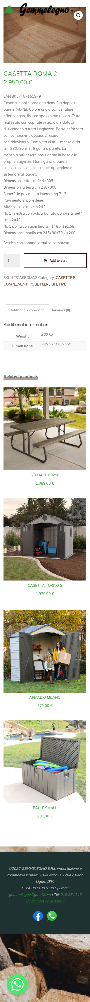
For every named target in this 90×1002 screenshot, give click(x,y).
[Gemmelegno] (41, 9)
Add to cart (58, 260)
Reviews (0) (61, 310)
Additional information (27, 310)
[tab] (27, 310)
